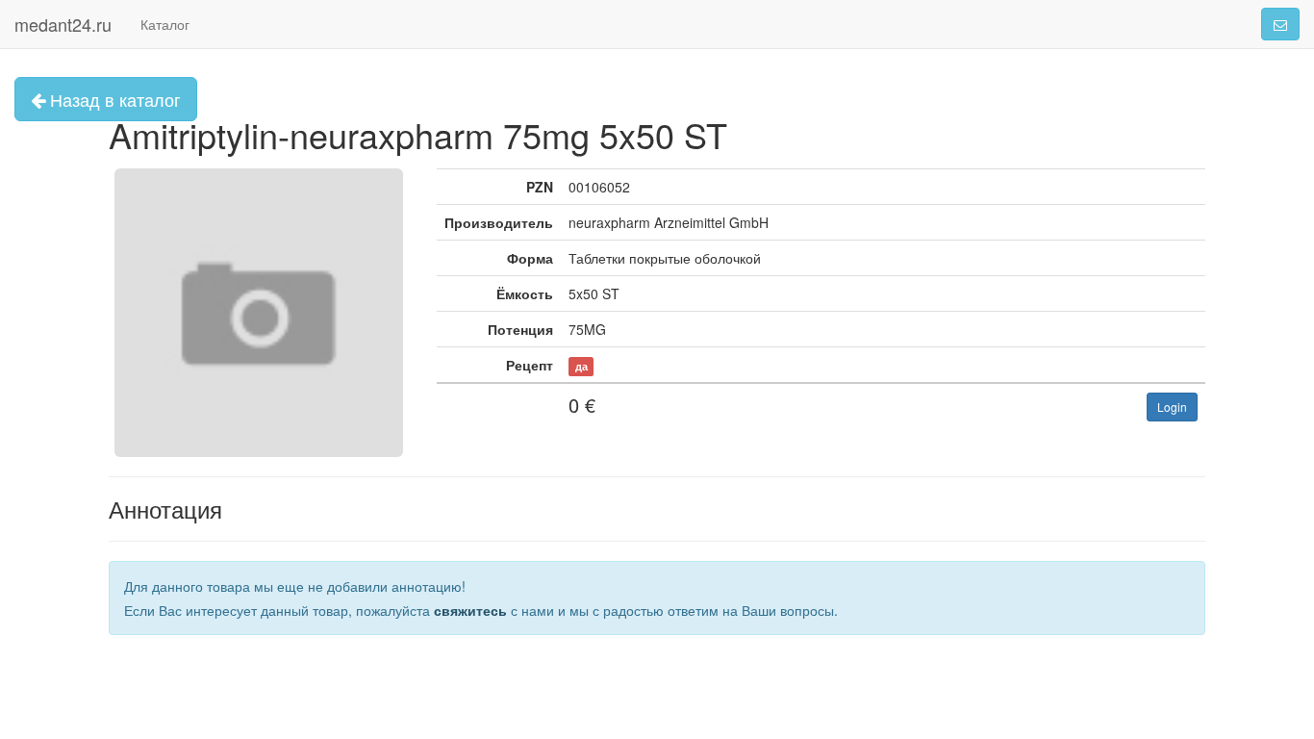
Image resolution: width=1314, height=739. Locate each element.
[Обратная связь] (1280, 24)
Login (1172, 406)
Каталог (165, 24)
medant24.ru (63, 24)
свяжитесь (470, 610)
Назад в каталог (113, 99)
